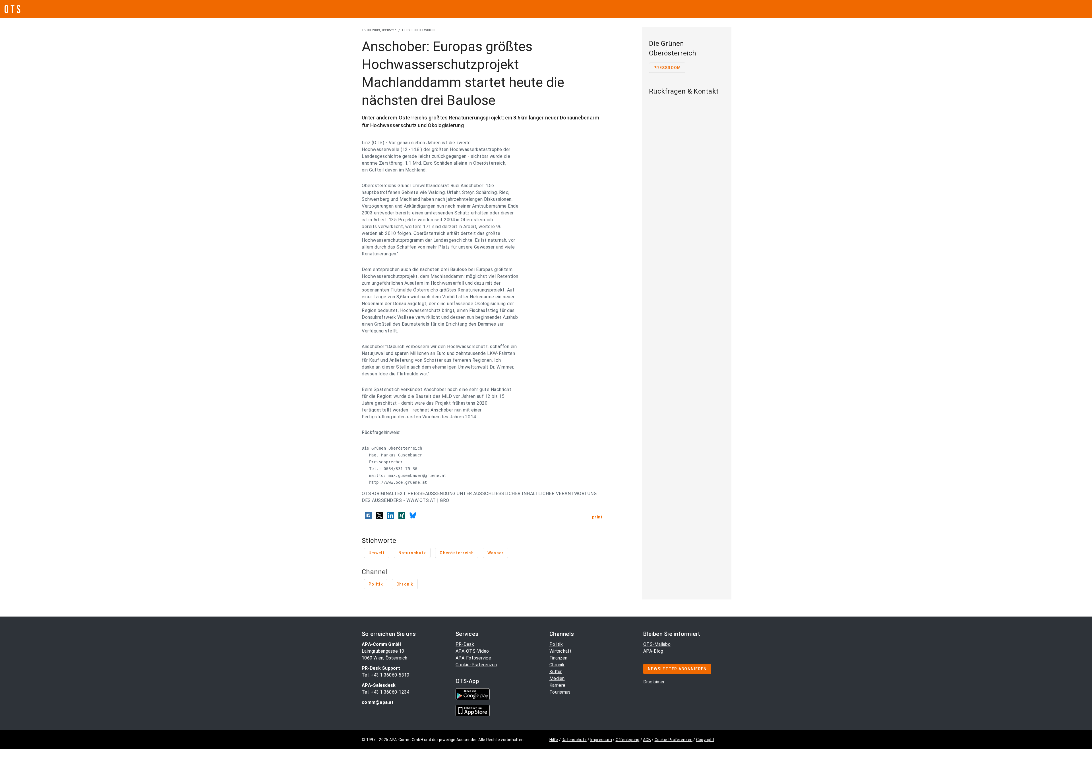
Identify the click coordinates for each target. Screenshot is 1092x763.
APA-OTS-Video (472, 651)
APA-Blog (653, 651)
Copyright (705, 739)
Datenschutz (574, 739)
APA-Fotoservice (473, 658)
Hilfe (553, 739)
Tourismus (559, 692)
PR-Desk (465, 644)
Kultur (555, 671)
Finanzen (558, 658)
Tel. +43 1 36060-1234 (385, 692)
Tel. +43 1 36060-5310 (385, 675)
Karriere (557, 685)
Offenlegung (628, 739)
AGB (647, 739)
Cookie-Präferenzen (476, 664)
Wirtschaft (560, 651)
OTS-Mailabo (657, 644)
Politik (556, 644)
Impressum (601, 739)
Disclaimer (654, 682)
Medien (557, 678)
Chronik (556, 664)
